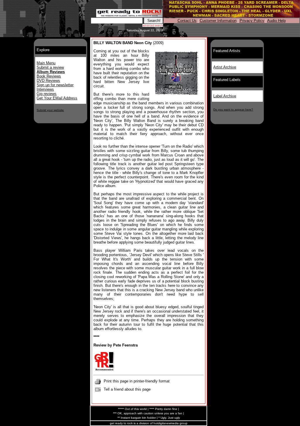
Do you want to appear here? (233, 109)
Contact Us (187, 20)
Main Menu (46, 63)
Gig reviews (47, 94)
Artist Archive (224, 67)
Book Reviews (49, 76)
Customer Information (218, 20)
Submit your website (50, 110)
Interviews (45, 89)
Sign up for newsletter (55, 85)
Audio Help (276, 20)
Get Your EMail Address (57, 98)
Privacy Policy (252, 20)
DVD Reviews (48, 80)
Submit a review (50, 67)
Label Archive (224, 96)
